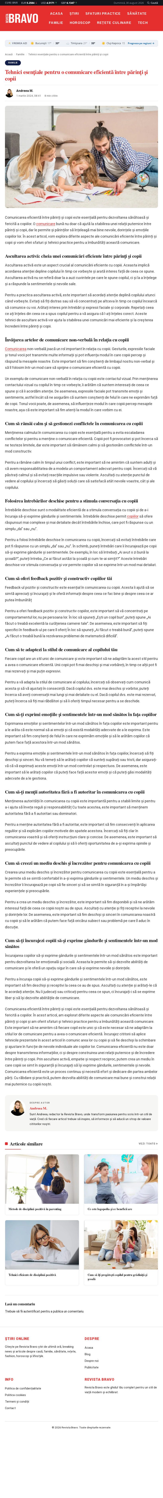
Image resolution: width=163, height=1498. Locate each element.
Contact (10, 1408)
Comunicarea (15, 349)
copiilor (133, 516)
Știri (74, 13)
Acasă (9, 54)
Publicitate (92, 1367)
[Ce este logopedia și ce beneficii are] (121, 1179)
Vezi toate (147, 1143)
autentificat (31, 1311)
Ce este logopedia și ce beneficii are (110, 1209)
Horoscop (80, 22)
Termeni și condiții (17, 1401)
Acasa (56, 13)
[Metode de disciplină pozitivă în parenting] (42, 1179)
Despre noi (92, 1361)
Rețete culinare (114, 22)
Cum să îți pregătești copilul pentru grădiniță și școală (117, 1277)
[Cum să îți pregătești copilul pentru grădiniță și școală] (121, 1245)
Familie (56, 22)
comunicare (45, 224)
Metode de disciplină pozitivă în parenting (35, 1209)
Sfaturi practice (103, 13)
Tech (143, 22)
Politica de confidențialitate (23, 1388)
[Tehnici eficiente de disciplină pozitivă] (42, 1245)
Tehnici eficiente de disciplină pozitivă (32, 1275)
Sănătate (137, 13)
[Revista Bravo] (22, 18)
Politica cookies (15, 1395)
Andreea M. (24, 91)
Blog (87, 1354)
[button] (152, 2)
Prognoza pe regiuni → (141, 43)
